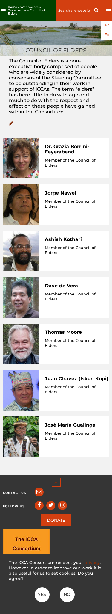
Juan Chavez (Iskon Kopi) (76, 378)
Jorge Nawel (60, 193)
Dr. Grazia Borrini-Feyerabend (67, 149)
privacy (92, 562)
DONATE (56, 520)
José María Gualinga (70, 425)
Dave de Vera (61, 286)
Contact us (14, 493)
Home (12, 7)
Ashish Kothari (63, 239)
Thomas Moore (63, 332)
